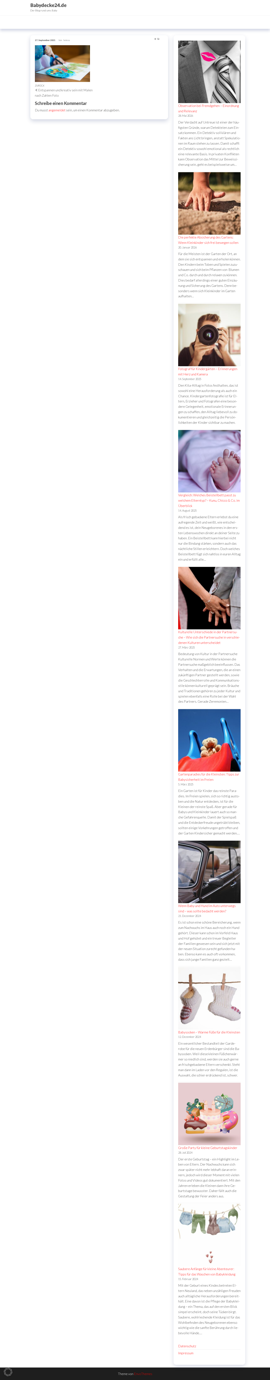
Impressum (185, 1353)
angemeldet (57, 110)
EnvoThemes (143, 1374)
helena (66, 40)
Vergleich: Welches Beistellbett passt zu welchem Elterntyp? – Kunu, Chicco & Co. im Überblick (209, 500)
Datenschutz (187, 1346)
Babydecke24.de (48, 5)
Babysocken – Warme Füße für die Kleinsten (209, 1032)
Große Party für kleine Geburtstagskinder (207, 1148)
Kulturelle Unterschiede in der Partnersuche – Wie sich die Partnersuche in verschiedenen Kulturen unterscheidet (209, 637)
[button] (8, 1372)
